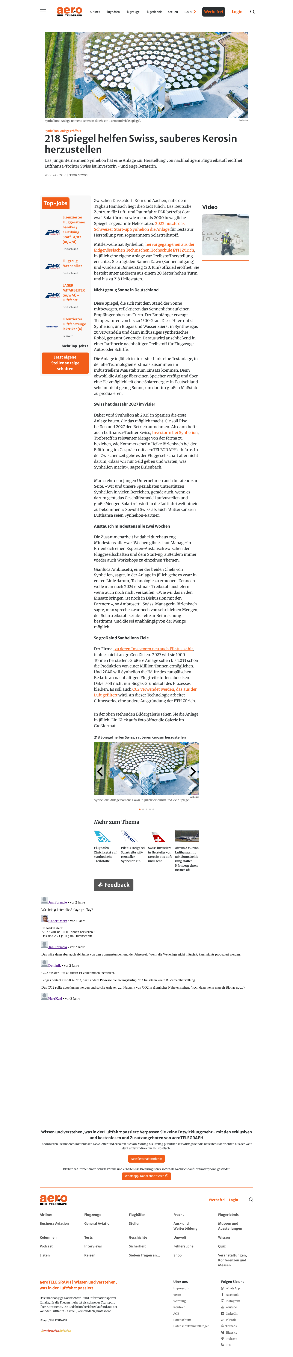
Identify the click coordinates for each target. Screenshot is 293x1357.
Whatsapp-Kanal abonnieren (145, 1176)
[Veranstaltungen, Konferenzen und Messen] (235, 1260)
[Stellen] (146, 1226)
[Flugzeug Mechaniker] (65, 267)
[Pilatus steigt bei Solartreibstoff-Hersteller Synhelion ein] (133, 852)
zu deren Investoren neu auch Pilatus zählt (154, 648)
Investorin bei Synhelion (175, 432)
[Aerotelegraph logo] (69, 11)
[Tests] (101, 1237)
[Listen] (57, 1260)
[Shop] (191, 1260)
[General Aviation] (101, 1226)
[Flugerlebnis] (235, 1214)
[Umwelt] (191, 1237)
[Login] (233, 1200)
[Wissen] (235, 1237)
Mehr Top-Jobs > (75, 346)
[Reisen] (101, 1260)
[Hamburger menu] (43, 11)
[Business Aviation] (57, 1226)
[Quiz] (235, 1246)
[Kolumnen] (57, 1237)
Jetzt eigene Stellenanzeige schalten (65, 363)
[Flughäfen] (146, 1214)
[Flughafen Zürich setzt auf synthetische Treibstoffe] (106, 852)
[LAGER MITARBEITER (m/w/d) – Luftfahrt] (65, 296)
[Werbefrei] (217, 1200)
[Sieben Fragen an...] (146, 1260)
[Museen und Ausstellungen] (235, 1226)
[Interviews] (101, 1246)
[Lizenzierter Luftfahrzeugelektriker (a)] (65, 327)
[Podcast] (57, 1246)
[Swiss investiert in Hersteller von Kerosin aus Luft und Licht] (160, 852)
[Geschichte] (146, 1237)
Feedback (117, 884)
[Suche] (251, 1200)
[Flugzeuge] (101, 1214)
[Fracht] (191, 1214)
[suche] (252, 12)
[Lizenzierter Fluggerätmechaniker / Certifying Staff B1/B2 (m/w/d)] (65, 233)
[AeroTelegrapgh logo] (54, 1200)
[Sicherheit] (146, 1246)
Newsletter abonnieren (146, 1159)
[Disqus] (146, 948)
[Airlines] (57, 1214)
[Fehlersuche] (191, 1246)
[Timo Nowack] (79, 175)
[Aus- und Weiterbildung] (191, 1226)
